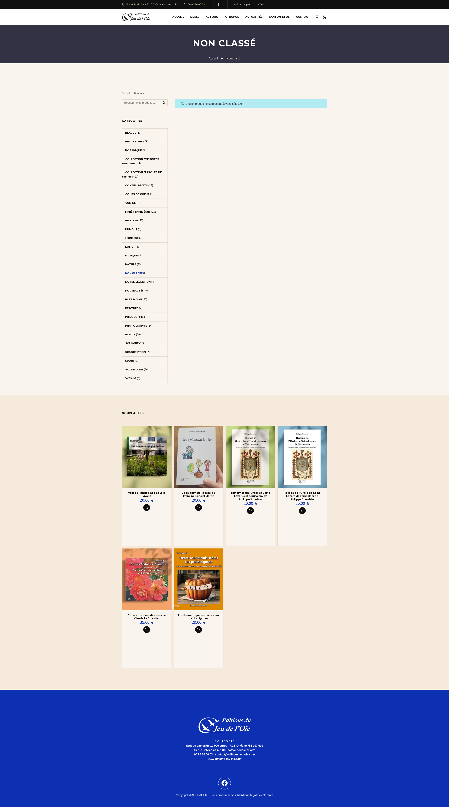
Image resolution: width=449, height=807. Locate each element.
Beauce (130, 132)
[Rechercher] (317, 17)
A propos (232, 16)
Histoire (131, 220)
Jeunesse (132, 238)
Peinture (131, 308)
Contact (303, 16)
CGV (260, 4)
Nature (130, 264)
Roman (130, 334)
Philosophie (134, 317)
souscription (135, 352)
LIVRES (194, 16)
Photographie (136, 325)
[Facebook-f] (224, 783)
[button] (146, 507)
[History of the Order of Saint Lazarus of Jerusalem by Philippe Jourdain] (250, 457)
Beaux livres (134, 141)
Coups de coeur (137, 194)
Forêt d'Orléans (138, 211)
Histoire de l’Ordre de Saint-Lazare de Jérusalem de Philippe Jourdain (302, 496)
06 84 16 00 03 (196, 4)
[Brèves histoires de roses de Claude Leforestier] (147, 579)
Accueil (178, 16)
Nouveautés (134, 290)
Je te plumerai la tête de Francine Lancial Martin (198, 494)
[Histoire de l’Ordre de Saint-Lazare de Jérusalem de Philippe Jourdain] (302, 457)
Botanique (133, 150)
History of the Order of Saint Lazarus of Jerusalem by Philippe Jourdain (250, 496)
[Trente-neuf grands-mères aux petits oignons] (198, 579)
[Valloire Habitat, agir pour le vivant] (147, 457)
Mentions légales (248, 795)
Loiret (130, 246)
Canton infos (279, 16)
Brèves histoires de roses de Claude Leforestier (147, 617)
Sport (130, 360)
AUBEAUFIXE (200, 795)
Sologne (132, 343)
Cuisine (130, 203)
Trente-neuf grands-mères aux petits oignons (198, 617)
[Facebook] (218, 4)
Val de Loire (134, 369)
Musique (131, 255)
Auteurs (212, 16)
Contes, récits (136, 185)
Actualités (254, 16)
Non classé (134, 273)
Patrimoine (133, 299)
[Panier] (325, 17)
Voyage (130, 378)
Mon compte (243, 4)
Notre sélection (138, 281)
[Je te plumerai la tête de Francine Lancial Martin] (198, 457)
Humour (131, 229)
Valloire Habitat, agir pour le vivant (146, 494)
